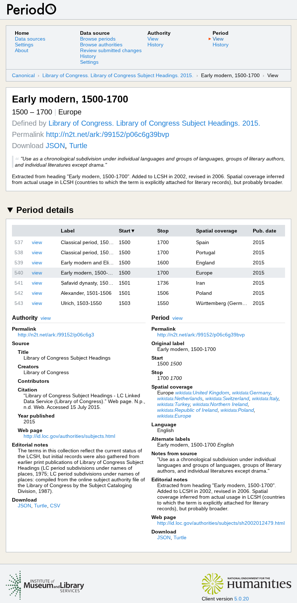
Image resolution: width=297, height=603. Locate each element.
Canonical (23, 75)
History (88, 56)
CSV (55, 505)
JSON (55, 146)
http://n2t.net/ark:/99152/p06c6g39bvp (107, 134)
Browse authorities (101, 44)
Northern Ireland (220, 404)
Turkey (173, 404)
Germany (251, 392)
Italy (265, 398)
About (21, 50)
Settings (24, 44)
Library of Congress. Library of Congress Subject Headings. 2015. (117, 75)
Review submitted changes (111, 50)
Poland (237, 410)
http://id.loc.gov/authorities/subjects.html (69, 436)
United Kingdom (202, 392)
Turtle (78, 146)
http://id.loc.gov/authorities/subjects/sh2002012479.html (221, 523)
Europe (174, 416)
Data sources (30, 39)
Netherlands (179, 398)
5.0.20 (241, 599)
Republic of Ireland (187, 410)
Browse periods (98, 39)
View (152, 39)
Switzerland (227, 398)
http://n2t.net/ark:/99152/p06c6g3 (56, 335)
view (37, 242)
